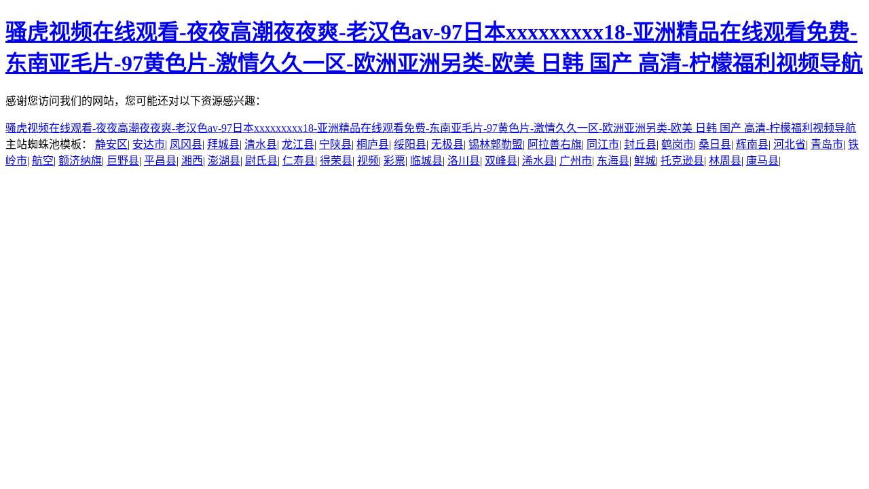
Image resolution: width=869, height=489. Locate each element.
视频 (368, 160)
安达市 (148, 144)
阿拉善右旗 (555, 144)
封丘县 (640, 144)
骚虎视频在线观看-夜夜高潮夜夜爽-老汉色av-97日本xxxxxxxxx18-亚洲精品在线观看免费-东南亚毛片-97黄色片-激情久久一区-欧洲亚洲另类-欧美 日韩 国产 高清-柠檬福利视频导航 (430, 128)
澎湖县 (224, 160)
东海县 (613, 160)
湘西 (192, 160)
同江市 (603, 144)
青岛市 (827, 144)
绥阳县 (410, 144)
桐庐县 (372, 144)
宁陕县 (335, 144)
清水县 (260, 144)
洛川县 (463, 160)
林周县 (725, 160)
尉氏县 (261, 160)
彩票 (394, 160)
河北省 (789, 144)
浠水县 (538, 160)
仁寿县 (298, 160)
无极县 (447, 144)
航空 (43, 160)
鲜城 (645, 160)
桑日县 (715, 144)
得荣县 (336, 160)
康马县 (762, 160)
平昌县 (160, 160)
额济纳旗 (80, 160)
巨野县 (123, 160)
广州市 (575, 160)
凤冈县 (186, 144)
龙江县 (298, 144)
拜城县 (223, 144)
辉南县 (752, 144)
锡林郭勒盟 (495, 144)
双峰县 (501, 160)
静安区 (111, 144)
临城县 (426, 160)
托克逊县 (682, 160)
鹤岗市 (677, 144)
